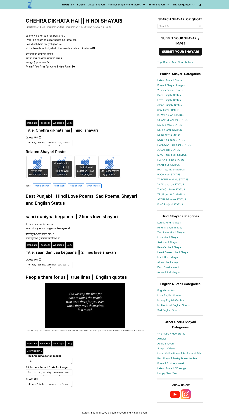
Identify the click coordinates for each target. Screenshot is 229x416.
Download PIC (34, 350)
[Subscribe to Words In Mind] (175, 398)
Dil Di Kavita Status (168, 134)
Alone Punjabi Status (169, 105)
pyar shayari (93, 185)
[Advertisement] (85, 96)
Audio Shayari (165, 343)
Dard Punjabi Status (169, 95)
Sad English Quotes (168, 310)
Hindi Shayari (32, 27)
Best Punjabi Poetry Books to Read (177, 358)
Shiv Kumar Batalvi (168, 110)
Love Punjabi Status (169, 100)
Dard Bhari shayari (168, 267)
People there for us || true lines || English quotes (76, 277)
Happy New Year (167, 373)
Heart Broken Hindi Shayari (173, 252)
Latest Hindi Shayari (169, 222)
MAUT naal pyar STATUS (172, 154)
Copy (69, 122)
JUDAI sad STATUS (168, 149)
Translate (32, 122)
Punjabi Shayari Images (171, 85)
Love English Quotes (169, 295)
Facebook (45, 122)
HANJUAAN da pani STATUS (174, 144)
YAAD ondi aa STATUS (170, 184)
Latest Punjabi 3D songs (171, 368)
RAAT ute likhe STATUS (171, 169)
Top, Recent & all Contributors (175, 62)
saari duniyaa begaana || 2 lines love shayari (72, 216)
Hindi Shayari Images (169, 227)
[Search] (199, 26)
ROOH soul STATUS (168, 174)
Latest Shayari (96, 4)
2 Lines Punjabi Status (170, 90)
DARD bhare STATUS (169, 124)
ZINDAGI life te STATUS (171, 189)
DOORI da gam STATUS (171, 139)
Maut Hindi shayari (168, 257)
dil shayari (59, 185)
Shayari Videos (166, 348)
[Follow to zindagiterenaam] (186, 398)
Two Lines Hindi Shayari (171, 232)
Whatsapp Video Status (171, 333)
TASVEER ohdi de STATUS (172, 179)
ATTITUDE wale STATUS (171, 199)
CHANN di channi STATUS (172, 119)
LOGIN (81, 4)
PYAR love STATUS (168, 164)
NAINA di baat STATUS (170, 159)
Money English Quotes (170, 300)
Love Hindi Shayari (49, 27)
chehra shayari (41, 185)
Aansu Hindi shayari (169, 272)
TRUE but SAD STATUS (171, 194)
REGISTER (68, 4)
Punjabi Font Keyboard (170, 363)
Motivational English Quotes (173, 305)
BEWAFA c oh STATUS (170, 114)
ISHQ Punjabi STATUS (170, 204)
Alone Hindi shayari (168, 262)
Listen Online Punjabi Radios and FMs (179, 353)
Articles (161, 338)
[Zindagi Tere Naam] (30, 4)
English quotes (166, 290)
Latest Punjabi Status (169, 80)
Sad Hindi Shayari (69, 27)
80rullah (88, 27)
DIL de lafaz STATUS (169, 129)
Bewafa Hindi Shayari (169, 247)
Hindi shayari (75, 185)
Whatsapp (58, 122)
